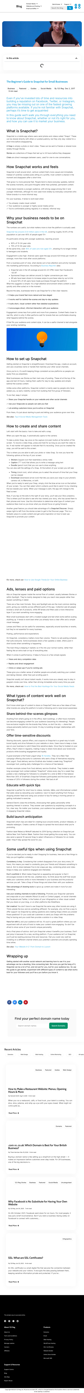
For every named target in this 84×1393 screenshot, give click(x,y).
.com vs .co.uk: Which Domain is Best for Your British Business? (37, 1147)
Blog (19, 6)
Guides (33, 88)
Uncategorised (66, 1182)
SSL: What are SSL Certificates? (25, 1257)
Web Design (67, 1070)
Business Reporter (48, 266)
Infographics (67, 1239)
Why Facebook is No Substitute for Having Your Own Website (37, 1203)
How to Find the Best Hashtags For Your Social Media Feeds (49, 686)
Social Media (46, 88)
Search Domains (58, 1026)
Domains (59, 1126)
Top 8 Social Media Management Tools (31, 417)
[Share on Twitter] (15, 1004)
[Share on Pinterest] (26, 1004)
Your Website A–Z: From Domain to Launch (32, 947)
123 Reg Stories (20, 1182)
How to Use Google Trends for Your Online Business (45, 580)
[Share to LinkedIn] (20, 1004)
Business (11, 88)
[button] (76, 58)
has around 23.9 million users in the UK (27, 232)
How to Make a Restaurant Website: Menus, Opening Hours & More (37, 1090)
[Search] (70, 8)
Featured (22, 88)
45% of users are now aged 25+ (39, 249)
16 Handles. (46, 756)
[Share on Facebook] (9, 1004)
